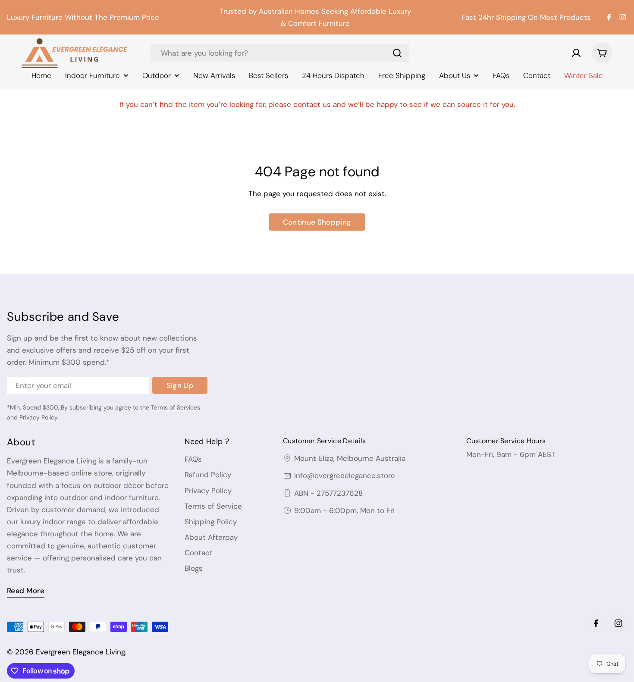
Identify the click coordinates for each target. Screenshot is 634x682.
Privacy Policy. (39, 417)
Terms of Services (175, 407)
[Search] (397, 53)
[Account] (576, 53)
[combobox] (280, 53)
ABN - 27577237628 (328, 493)
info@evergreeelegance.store (344, 475)
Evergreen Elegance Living (80, 652)
